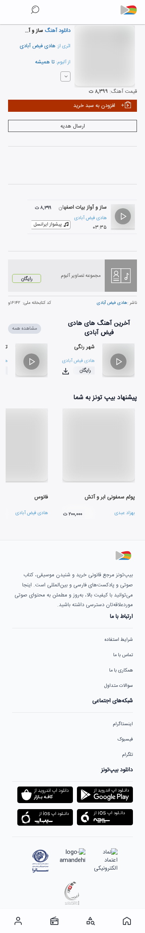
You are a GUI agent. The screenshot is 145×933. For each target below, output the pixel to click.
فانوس (41, 497)
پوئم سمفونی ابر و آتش (110, 497)
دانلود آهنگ (56, 30)
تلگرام (127, 755)
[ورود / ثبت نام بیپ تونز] (18, 921)
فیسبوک (125, 739)
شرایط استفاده (118, 640)
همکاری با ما (121, 670)
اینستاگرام (123, 724)
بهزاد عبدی (124, 513)
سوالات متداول (118, 686)
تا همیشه (45, 62)
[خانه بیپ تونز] (127, 921)
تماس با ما (123, 655)
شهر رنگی (84, 347)
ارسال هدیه (72, 126)
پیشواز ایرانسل (47, 224)
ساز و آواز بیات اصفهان (82, 207)
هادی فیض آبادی (38, 46)
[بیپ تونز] (131, 10)
